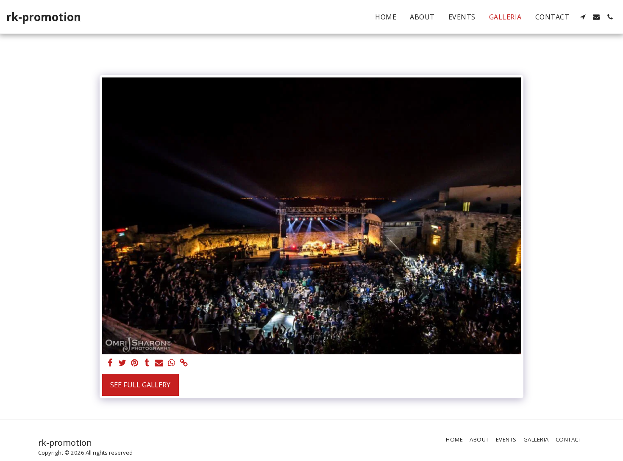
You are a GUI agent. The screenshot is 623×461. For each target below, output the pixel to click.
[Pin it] (134, 363)
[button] (582, 17)
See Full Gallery (140, 384)
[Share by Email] (159, 363)
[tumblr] (146, 363)
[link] (183, 363)
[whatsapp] (171, 363)
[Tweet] (122, 363)
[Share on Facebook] (110, 363)
